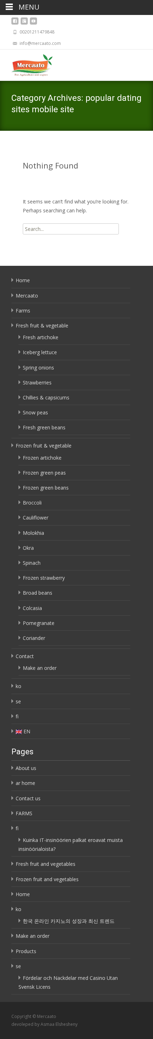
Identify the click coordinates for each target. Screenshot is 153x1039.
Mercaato (27, 295)
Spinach (32, 562)
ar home (25, 783)
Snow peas (35, 412)
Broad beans (37, 592)
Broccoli (32, 502)
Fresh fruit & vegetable (42, 325)
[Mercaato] (26, 64)
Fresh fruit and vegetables (45, 863)
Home (23, 280)
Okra (28, 547)
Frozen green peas (44, 472)
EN (26, 731)
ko (18, 686)
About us (26, 768)
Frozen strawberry (44, 577)
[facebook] (15, 23)
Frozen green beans (46, 487)
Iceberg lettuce (40, 352)
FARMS (24, 813)
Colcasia (32, 608)
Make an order (40, 668)
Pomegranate (38, 623)
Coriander (34, 638)
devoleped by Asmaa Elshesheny (44, 1024)
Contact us (28, 798)
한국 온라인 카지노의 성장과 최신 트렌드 (69, 920)
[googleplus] (24, 23)
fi (17, 716)
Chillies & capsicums (46, 397)
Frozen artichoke (42, 457)
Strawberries (37, 382)
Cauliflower (35, 517)
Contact (25, 656)
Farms (23, 310)
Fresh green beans (44, 427)
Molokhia (33, 532)
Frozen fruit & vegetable (44, 445)
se (18, 701)
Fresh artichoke (40, 337)
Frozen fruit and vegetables (47, 879)
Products (26, 951)
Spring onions (38, 367)
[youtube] (33, 23)
